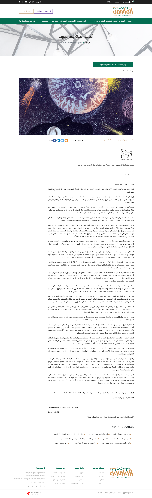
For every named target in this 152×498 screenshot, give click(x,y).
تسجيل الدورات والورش (58, 476)
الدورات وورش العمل (77, 483)
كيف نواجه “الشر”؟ (61, 443)
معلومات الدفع (60, 483)
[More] (66, 140)
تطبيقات (33, 495)
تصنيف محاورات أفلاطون (121, 434)
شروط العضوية (79, 476)
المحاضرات (81, 480)
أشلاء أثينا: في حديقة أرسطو (98, 434)
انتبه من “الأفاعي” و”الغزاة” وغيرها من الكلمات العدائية (79, 439)
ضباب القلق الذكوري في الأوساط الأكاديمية (68, 434)
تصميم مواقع (39, 495)
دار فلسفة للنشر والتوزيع (43, 11)
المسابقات (45, 21)
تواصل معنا (26, 11)
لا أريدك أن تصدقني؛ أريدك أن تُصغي (84, 443)
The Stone (96, 21)
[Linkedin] (58, 140)
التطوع (82, 473)
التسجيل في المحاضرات (57, 473)
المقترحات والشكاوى (58, 480)
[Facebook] (54, 140)
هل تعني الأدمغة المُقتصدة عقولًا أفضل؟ (116, 439)
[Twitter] (62, 140)
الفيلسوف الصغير (106, 21)
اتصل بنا (101, 483)
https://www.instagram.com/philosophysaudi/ (29, 479)
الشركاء (101, 476)
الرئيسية (130, 21)
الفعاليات (122, 21)
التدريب (115, 21)
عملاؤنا (101, 480)
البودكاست (82, 21)
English (38, 2)
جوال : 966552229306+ (37, 482)
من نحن (101, 473)
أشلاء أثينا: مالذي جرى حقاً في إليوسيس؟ (116, 443)
